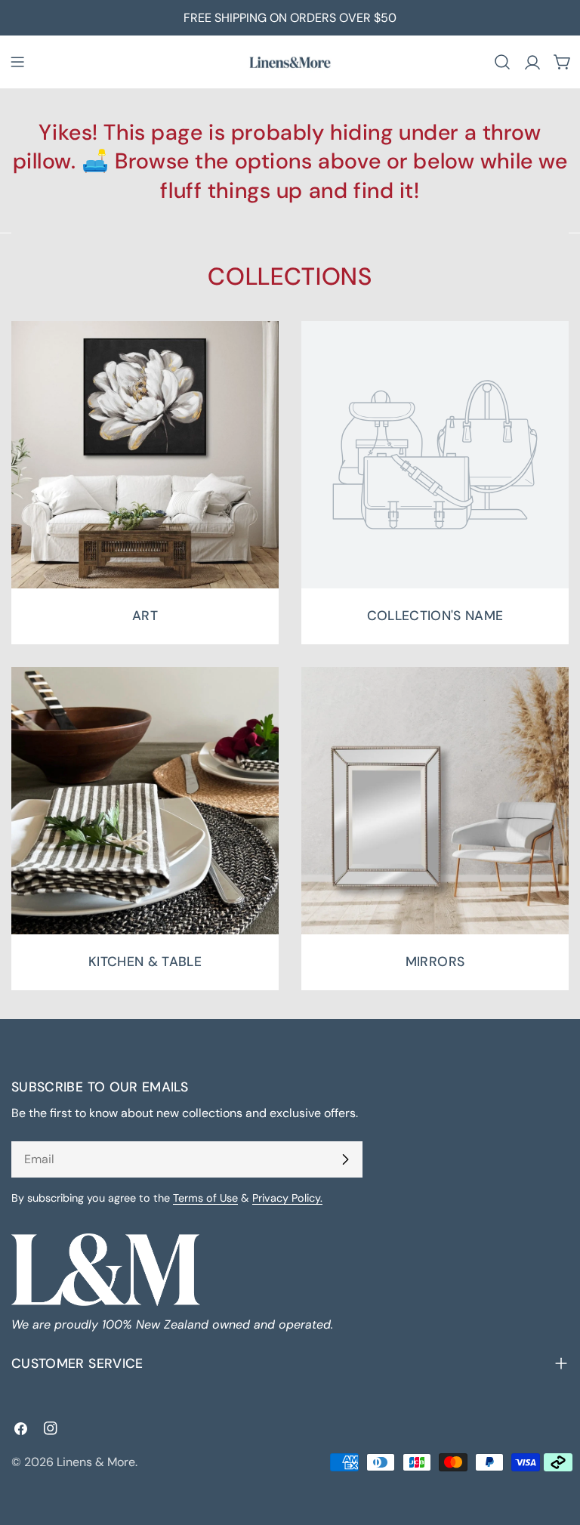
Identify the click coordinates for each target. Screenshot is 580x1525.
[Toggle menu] (17, 62)
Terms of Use (205, 1198)
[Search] (502, 62)
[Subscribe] (345, 1159)
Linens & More (96, 1462)
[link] (435, 482)
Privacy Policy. (287, 1198)
